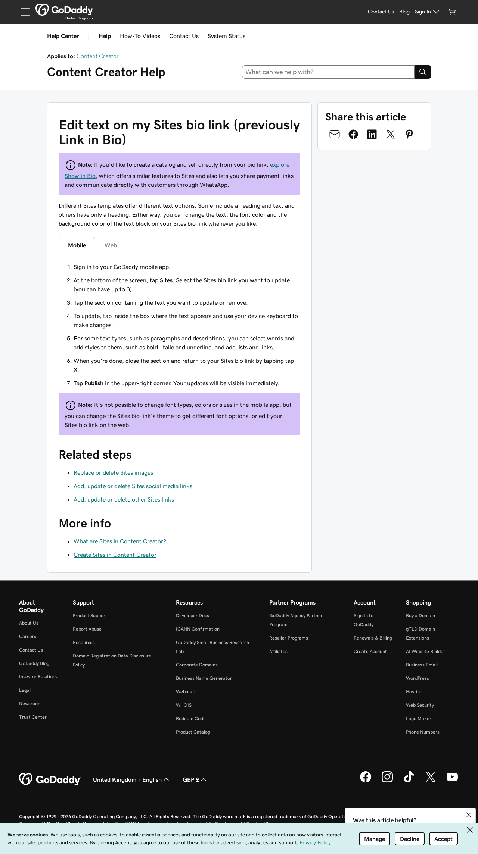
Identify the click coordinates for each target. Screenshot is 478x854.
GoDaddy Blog (34, 663)
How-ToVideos (140, 36)
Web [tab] (111, 245)
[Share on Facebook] (353, 134)
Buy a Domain (420, 615)
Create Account (370, 651)
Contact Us (184, 36)
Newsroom (30, 703)
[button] (468, 815)
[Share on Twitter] (390, 134)
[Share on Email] (334, 134)
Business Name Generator (204, 678)
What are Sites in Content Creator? (120, 541)
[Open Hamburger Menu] (22, 12)
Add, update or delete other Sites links (124, 499)
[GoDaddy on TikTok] (409, 781)
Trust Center (33, 717)
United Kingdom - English (127, 779)
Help (105, 36)
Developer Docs (192, 615)
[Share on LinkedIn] (372, 134)
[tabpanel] (179, 348)
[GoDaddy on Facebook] (365, 781)
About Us (28, 623)
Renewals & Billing (373, 637)
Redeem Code (191, 718)
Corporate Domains (197, 664)
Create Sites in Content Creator (115, 555)
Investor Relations (38, 676)
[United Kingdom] (64, 10)
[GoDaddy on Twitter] (430, 781)
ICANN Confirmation (198, 629)
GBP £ (191, 779)
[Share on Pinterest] (409, 134)
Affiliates (278, 651)
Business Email (422, 664)
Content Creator (98, 56)
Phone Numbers (423, 731)
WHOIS (184, 705)
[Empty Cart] (452, 12)
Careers (27, 636)
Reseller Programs (288, 637)
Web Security (420, 705)
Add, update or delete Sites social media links (133, 486)
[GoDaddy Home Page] (50, 779)
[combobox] (328, 72)
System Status (226, 36)
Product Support (90, 615)
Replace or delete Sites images (113, 472)
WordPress (417, 678)
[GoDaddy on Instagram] (387, 781)
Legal (25, 690)
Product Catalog (193, 731)
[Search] (423, 72)
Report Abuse (87, 629)
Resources (84, 642)
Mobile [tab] (77, 245)
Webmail (185, 691)
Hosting (414, 691)
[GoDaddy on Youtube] (452, 781)
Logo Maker (418, 718)
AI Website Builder (425, 651)
